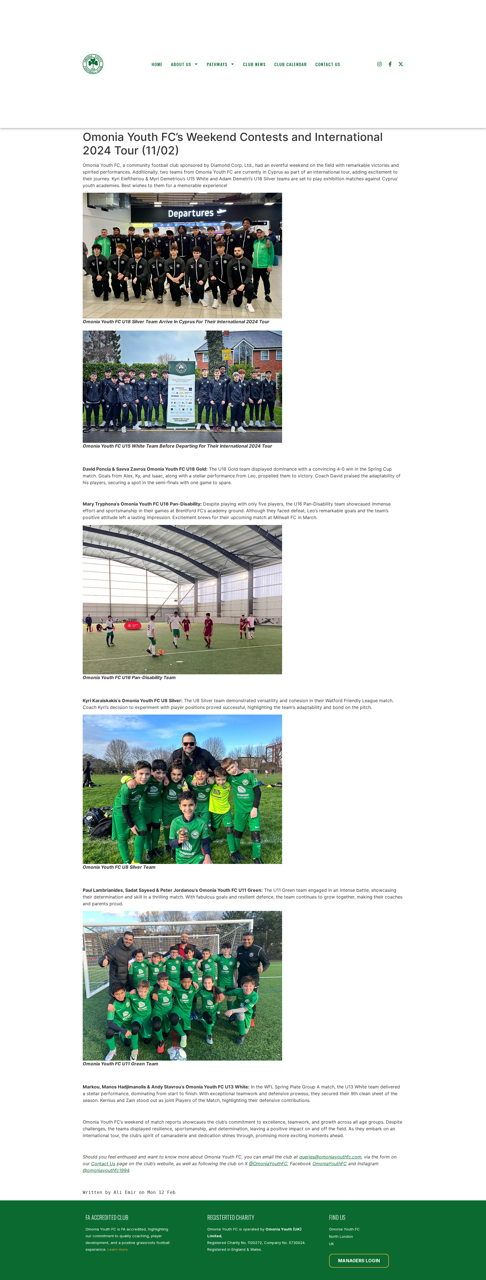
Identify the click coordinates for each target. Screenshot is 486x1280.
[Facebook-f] (390, 64)
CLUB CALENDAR (290, 64)
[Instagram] (379, 64)
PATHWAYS (217, 64)
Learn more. (118, 1249)
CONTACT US (327, 64)
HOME (157, 64)
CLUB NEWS (254, 64)
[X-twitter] (400, 64)
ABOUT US (181, 64)
